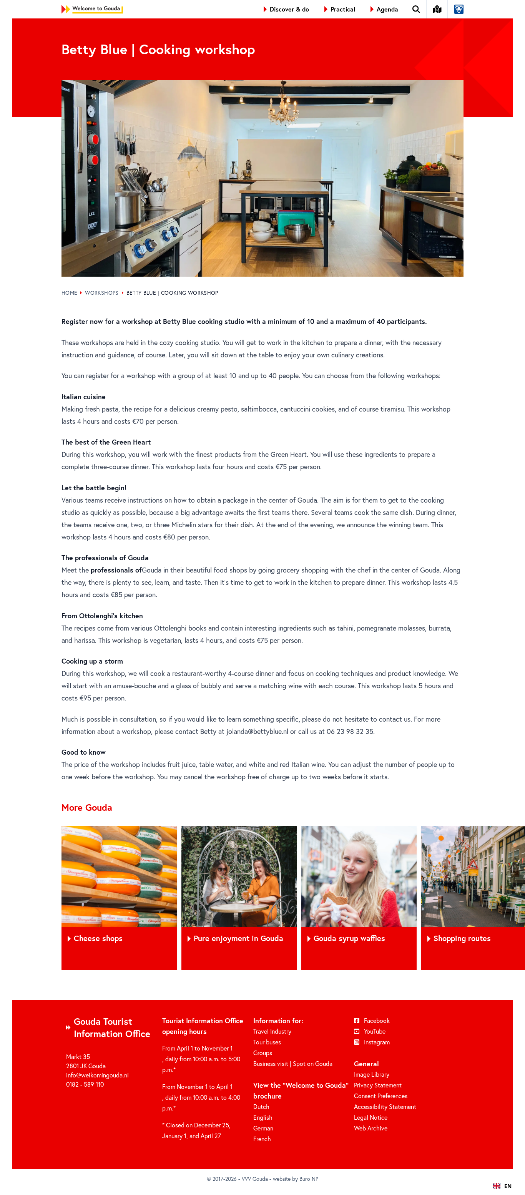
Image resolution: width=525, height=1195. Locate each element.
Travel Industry (272, 1031)
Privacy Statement (378, 1085)
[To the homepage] (92, 9)
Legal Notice (370, 1117)
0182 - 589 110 (85, 1084)
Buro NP (308, 1178)
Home (69, 292)
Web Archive (370, 1128)
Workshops (101, 292)
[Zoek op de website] (416, 9)
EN (508, 1186)
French (262, 1139)
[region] (262, 898)
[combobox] (502, 1185)
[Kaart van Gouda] (437, 9)
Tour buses (267, 1042)
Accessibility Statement (385, 1106)
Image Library (371, 1074)
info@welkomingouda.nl (97, 1075)
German (263, 1128)
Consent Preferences (380, 1096)
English (262, 1117)
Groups (262, 1053)
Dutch (261, 1106)
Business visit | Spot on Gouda (292, 1063)
